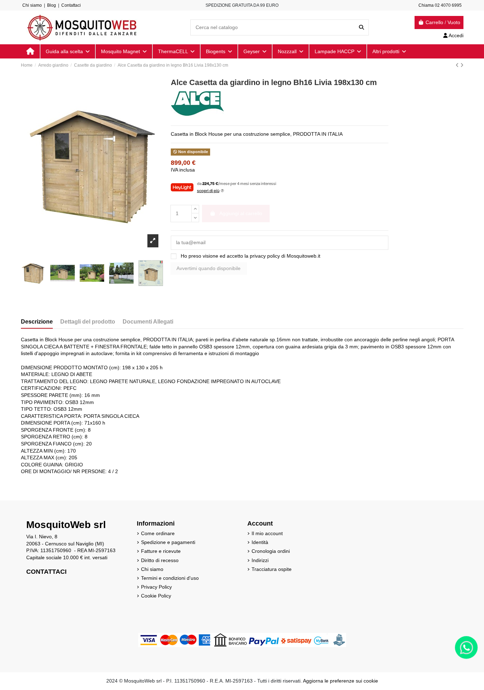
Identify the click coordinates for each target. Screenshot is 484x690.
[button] (388, 51)
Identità (260, 542)
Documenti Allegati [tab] (148, 322)
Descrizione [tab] (37, 322)
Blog (51, 5)
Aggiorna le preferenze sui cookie (340, 681)
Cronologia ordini (271, 551)
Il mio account (267, 533)
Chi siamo (32, 5)
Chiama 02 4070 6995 (440, 5)
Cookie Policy (156, 596)
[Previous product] (458, 65)
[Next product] (461, 65)
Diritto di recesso (160, 560)
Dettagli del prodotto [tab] (87, 322)
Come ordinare (158, 533)
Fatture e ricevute (161, 551)
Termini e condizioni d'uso (170, 578)
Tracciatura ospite (272, 569)
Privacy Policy (156, 587)
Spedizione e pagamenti (168, 542)
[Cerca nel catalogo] (361, 27)
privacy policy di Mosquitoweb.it (285, 256)
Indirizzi (260, 560)
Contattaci (71, 5)
